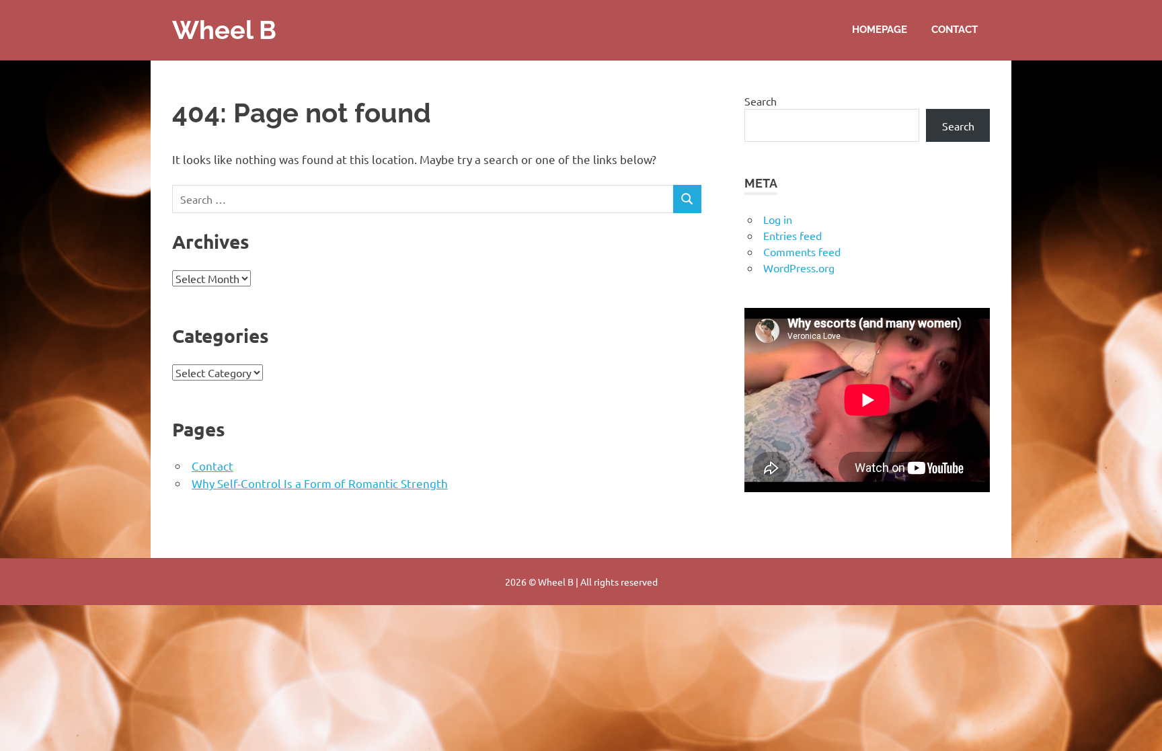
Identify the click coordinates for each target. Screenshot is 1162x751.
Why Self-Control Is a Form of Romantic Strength (320, 483)
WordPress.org (799, 267)
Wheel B (224, 30)
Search (760, 101)
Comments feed (802, 251)
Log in (777, 219)
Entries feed (792, 235)
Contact (954, 30)
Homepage (879, 30)
